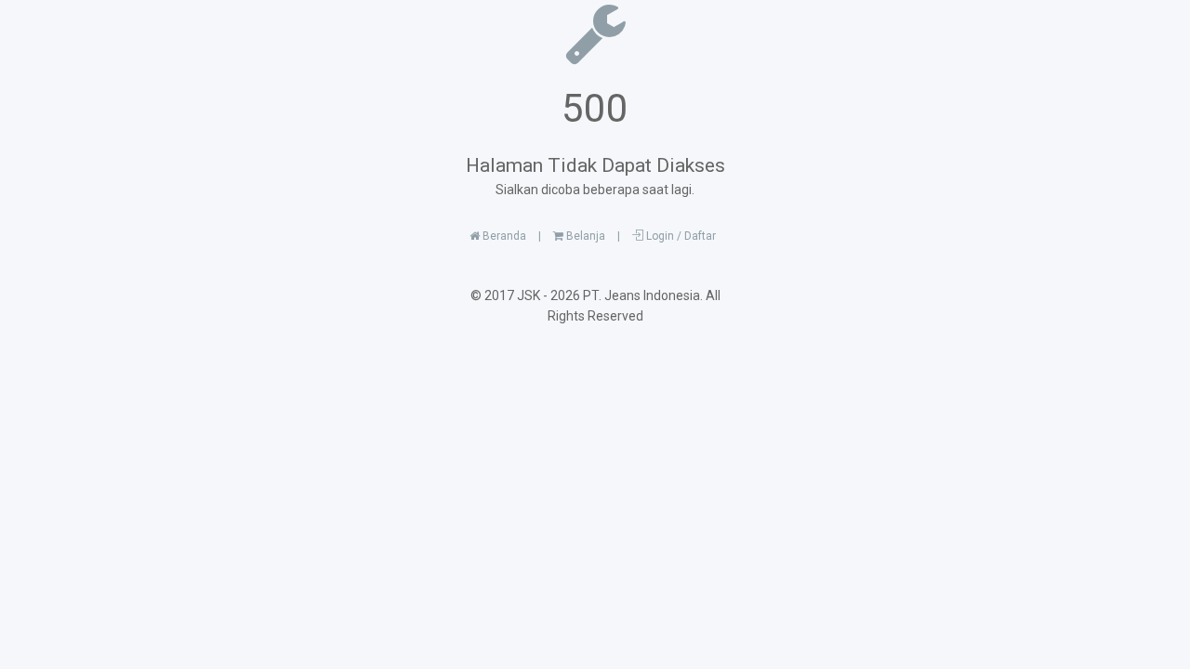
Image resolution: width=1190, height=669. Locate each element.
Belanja (584, 236)
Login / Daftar (679, 236)
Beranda (503, 236)
